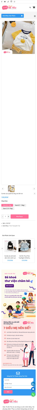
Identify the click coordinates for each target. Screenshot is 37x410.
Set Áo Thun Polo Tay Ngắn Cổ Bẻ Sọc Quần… (24, 258)
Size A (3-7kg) (7, 205)
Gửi (8, 392)
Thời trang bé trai (14, 226)
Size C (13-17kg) (8, 208)
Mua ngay (19, 216)
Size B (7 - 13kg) (19, 205)
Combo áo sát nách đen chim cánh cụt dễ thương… (10, 258)
